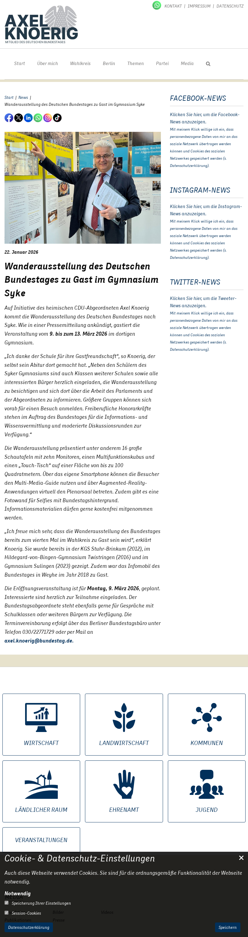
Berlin (109, 63)
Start (19, 63)
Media (187, 63)
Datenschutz (230, 6)
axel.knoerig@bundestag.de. (39, 640)
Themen (135, 63)
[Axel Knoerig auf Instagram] (48, 117)
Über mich (47, 63)
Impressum (199, 6)
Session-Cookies (26, 913)
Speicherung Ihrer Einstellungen (41, 903)
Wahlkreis (80, 63)
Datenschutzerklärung (28, 927)
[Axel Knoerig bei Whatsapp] (157, 5)
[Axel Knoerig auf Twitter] (19, 117)
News (23, 97)
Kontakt (173, 6)
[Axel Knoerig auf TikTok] (58, 117)
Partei (162, 63)
